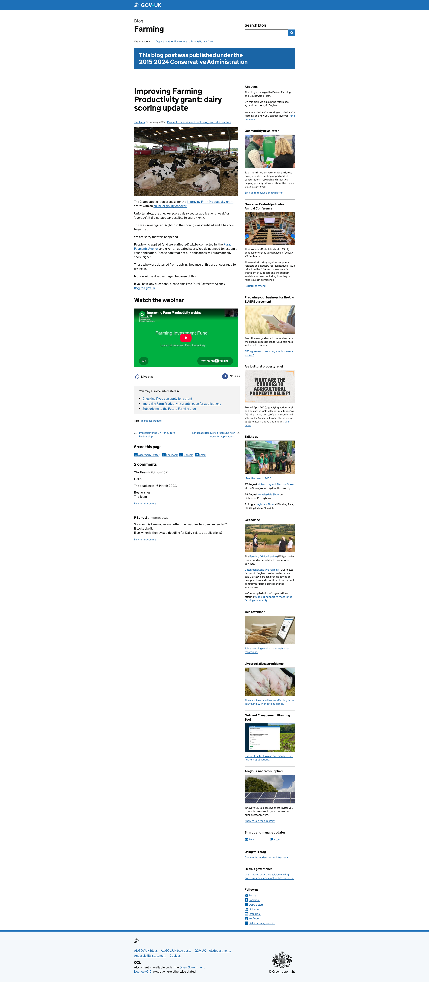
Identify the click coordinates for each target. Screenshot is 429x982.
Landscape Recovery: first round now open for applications (213, 434)
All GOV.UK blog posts (176, 951)
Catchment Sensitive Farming (262, 569)
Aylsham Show (265, 504)
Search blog (255, 25)
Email (202, 454)
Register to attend (255, 285)
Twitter (253, 895)
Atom (277, 839)
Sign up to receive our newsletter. (264, 192)
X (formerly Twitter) (149, 454)
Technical (146, 420)
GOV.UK (200, 951)
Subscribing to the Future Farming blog (169, 409)
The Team (139, 122)
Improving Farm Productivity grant (210, 202)
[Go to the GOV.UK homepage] (147, 5)
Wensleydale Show (268, 494)
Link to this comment (146, 503)
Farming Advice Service (263, 556)
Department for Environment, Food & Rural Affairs (184, 41)
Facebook (172, 454)
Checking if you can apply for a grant (167, 399)
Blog (138, 21)
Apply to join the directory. (260, 820)
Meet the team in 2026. (258, 478)
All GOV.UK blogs (146, 951)
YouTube (254, 918)
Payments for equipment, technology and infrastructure (199, 122)
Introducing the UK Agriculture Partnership (157, 434)
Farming (149, 29)
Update (157, 420)
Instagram (255, 913)
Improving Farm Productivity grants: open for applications (181, 404)
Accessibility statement (150, 956)
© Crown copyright (282, 971)
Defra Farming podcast (262, 923)
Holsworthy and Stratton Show (276, 484)
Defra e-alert (256, 904)
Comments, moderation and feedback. (267, 857)
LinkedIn (188, 454)
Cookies (175, 956)
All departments (220, 951)
